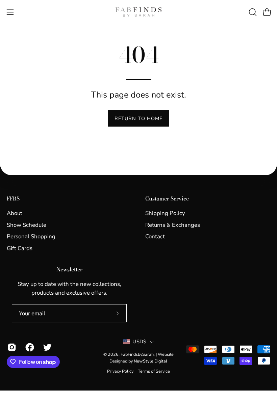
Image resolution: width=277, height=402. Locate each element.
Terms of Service (154, 371)
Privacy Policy (120, 371)
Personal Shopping (31, 236)
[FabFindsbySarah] (138, 12)
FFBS (13, 198)
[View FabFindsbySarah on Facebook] (29, 347)
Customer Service (167, 198)
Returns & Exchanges (172, 225)
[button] (252, 12)
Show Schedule (26, 225)
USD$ (139, 341)
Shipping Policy (165, 213)
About (14, 213)
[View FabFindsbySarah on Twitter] (46, 347)
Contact (155, 236)
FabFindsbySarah (137, 354)
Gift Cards (19, 248)
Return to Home (138, 118)
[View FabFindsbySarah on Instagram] (11, 347)
